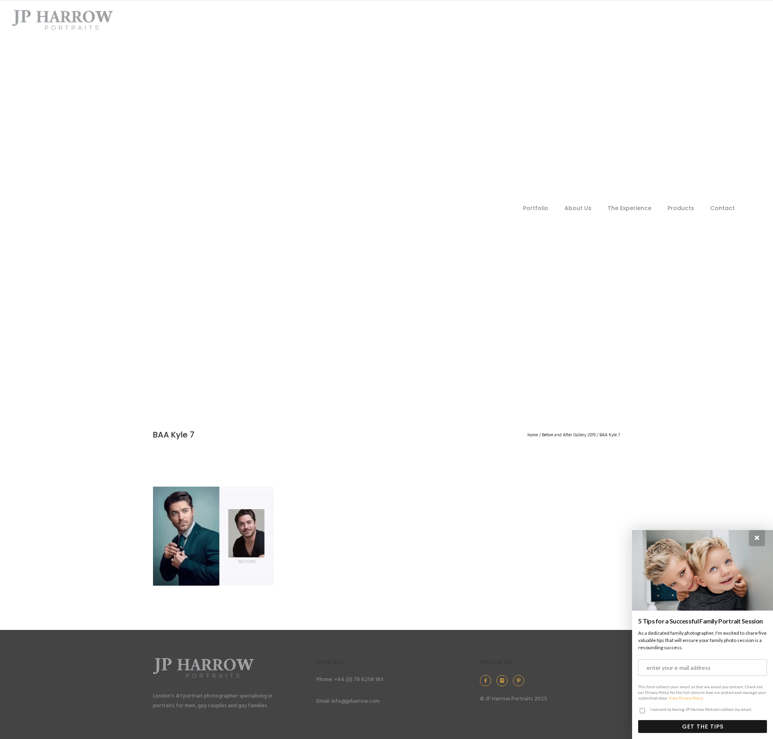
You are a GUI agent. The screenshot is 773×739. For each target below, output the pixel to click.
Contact (722, 208)
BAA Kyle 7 (609, 435)
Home (532, 435)
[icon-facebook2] (487, 680)
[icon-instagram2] (504, 680)
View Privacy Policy (685, 698)
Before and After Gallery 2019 (568, 435)
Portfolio (535, 208)
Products (681, 208)
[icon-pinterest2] (520, 680)
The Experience (629, 208)
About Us (577, 208)
